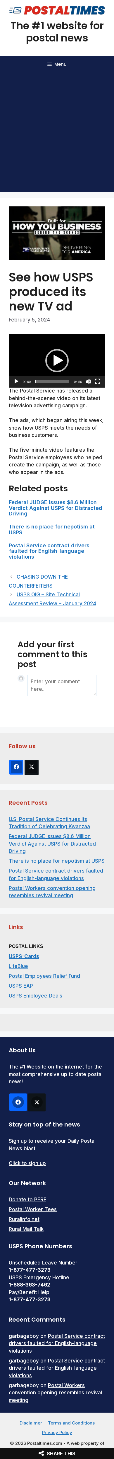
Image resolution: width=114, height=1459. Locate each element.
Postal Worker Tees (33, 1209)
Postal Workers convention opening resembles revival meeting (55, 1392)
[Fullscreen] (98, 381)
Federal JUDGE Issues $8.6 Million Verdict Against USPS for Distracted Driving (55, 508)
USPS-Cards (24, 956)
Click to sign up (27, 1163)
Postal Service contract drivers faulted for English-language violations (49, 551)
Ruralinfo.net (24, 1219)
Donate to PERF (27, 1199)
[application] (57, 361)
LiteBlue (18, 966)
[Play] (16, 381)
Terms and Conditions (71, 1423)
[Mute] (88, 381)
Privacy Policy (57, 1432)
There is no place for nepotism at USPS (52, 529)
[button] (57, 360)
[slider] (52, 381)
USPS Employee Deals (35, 996)
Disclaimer (31, 1423)
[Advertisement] (57, 132)
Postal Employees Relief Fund (44, 976)
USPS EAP (21, 986)
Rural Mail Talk (26, 1229)
